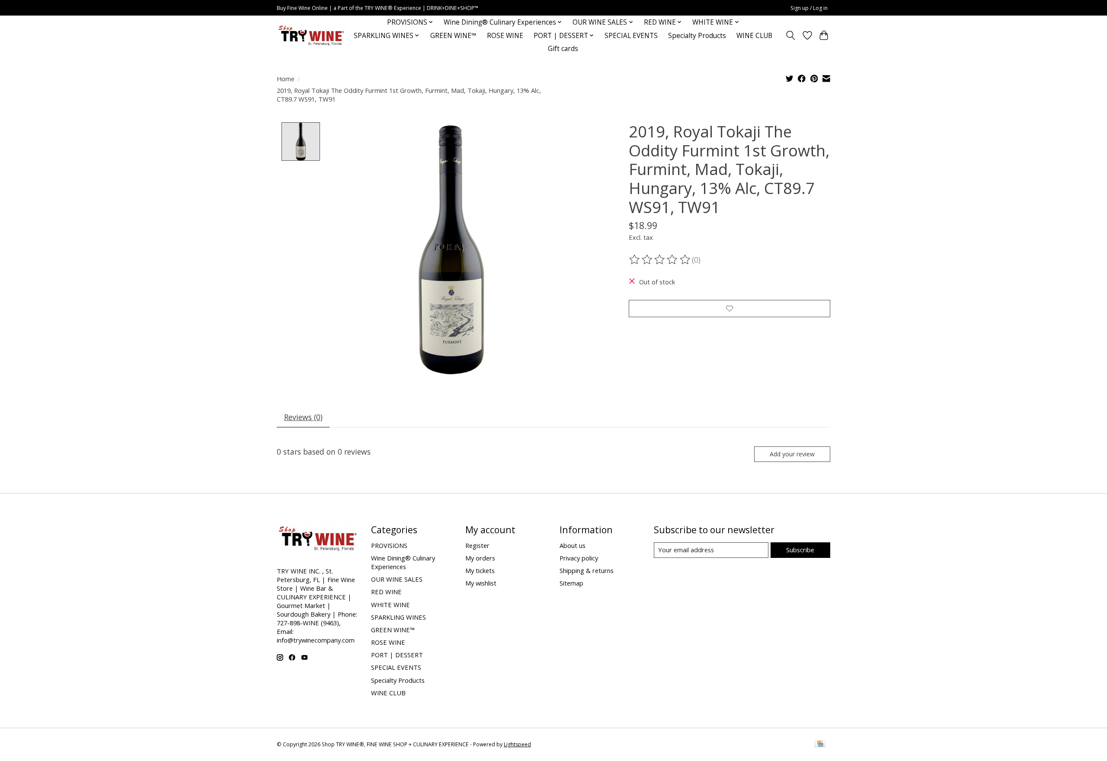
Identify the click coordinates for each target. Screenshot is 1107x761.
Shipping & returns (587, 570)
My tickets (480, 570)
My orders (480, 558)
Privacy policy (579, 558)
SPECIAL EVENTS (631, 35)
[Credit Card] (820, 744)
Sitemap (571, 583)
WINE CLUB (754, 35)
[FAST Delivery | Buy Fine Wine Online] (311, 36)
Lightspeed (517, 744)
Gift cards (563, 48)
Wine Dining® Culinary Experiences (403, 562)
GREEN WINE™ (453, 35)
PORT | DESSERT (397, 654)
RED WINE (386, 591)
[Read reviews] (660, 259)
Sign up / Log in (809, 8)
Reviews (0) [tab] (303, 417)
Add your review (792, 454)
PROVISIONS (389, 545)
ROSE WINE (505, 35)
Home (285, 78)
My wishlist (480, 583)
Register (477, 545)
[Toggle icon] (790, 35)
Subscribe (800, 549)
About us (572, 545)
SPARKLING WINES (398, 617)
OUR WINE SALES (396, 579)
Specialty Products (697, 35)
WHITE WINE (390, 604)
